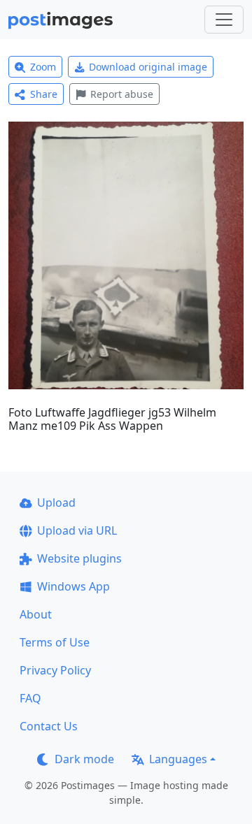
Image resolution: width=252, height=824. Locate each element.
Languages (178, 759)
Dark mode (84, 759)
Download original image (148, 66)
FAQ (30, 698)
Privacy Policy (55, 670)
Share (43, 94)
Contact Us (49, 726)
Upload (56, 502)
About (36, 614)
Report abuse (121, 94)
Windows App (73, 586)
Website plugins (79, 558)
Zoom (43, 66)
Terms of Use (55, 642)
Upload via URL (77, 530)
